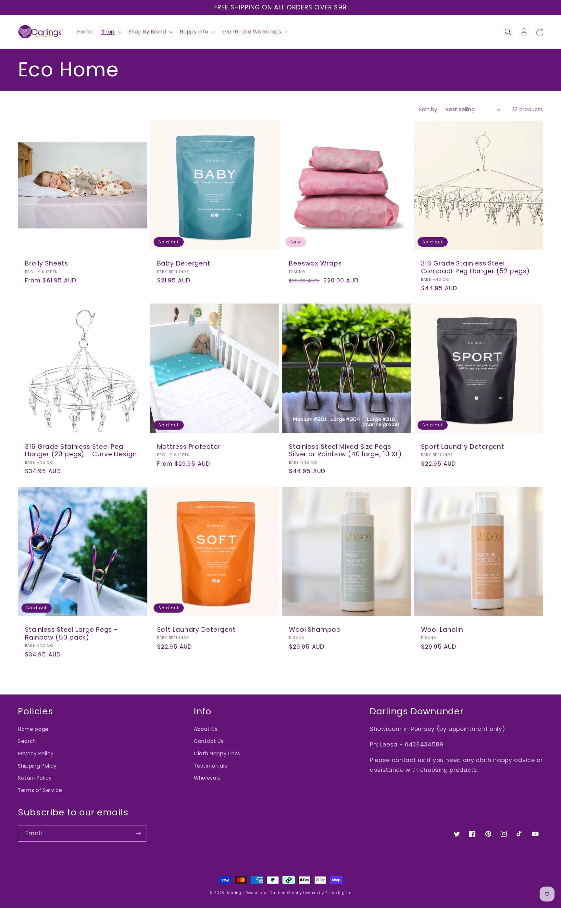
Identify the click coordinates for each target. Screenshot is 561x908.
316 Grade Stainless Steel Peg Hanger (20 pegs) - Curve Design (81, 451)
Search (27, 741)
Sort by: (429, 109)
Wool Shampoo (315, 630)
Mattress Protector (189, 447)
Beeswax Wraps (315, 263)
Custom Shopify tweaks (293, 892)
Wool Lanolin (442, 630)
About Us (206, 729)
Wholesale (207, 777)
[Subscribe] (138, 833)
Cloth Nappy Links (217, 753)
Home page (33, 729)
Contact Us (209, 741)
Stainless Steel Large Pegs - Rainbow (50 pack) (71, 634)
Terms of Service (40, 790)
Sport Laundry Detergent (463, 447)
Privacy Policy (36, 753)
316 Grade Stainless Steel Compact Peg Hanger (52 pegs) (475, 267)
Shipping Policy (37, 765)
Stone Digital (338, 892)
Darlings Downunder (247, 892)
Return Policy (35, 777)
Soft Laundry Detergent (196, 630)
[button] (110, 31)
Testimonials (210, 765)
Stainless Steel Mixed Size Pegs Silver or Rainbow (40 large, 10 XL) (345, 451)
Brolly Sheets (46, 263)
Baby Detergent (184, 263)
